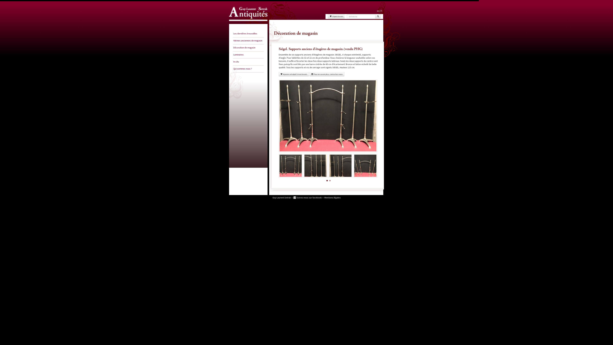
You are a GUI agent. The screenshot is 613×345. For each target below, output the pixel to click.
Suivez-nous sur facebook (309, 197)
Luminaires (238, 54)
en (378, 10)
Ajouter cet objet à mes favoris (294, 74)
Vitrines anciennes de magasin (247, 40)
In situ (236, 61)
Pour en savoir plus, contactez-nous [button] (328, 74)
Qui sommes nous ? (242, 68)
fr (381, 10)
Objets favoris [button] (337, 16)
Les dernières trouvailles (245, 33)
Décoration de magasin (244, 47)
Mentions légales (332, 197)
